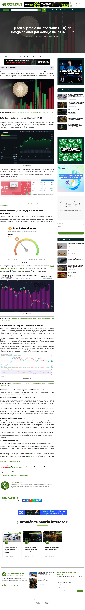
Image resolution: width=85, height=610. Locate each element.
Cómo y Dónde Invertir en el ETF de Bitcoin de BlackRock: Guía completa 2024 (75, 267)
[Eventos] (60, 9)
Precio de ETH (16, 461)
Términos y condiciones (47, 603)
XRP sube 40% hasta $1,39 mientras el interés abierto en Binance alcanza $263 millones (75, 125)
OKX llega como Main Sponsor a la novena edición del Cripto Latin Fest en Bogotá (76, 111)
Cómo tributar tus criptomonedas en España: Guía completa (76, 274)
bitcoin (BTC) (32, 456)
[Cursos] (56, 9)
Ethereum (11, 461)
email (58, 226)
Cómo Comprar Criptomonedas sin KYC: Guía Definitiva (75, 251)
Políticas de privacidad (38, 603)
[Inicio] (44, 9)
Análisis (57, 36)
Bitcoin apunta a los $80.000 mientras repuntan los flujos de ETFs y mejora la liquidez (75, 118)
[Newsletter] (72, 9)
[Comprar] (64, 9)
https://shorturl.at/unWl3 (15, 467)
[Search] (39, 10)
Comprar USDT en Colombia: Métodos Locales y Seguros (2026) (46, 573)
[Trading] (52, 9)
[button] (52, 67)
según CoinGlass (41, 173)
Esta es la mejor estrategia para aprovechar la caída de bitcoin (76, 244)
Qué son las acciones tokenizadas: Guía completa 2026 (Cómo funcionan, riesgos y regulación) (46, 584)
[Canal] (48, 9)
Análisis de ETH (4, 461)
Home (1, 56)
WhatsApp (14, 475)
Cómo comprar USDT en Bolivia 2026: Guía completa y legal (46, 579)
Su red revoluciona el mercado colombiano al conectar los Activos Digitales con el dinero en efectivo (76, 96)
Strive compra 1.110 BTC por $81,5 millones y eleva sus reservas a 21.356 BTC (76, 104)
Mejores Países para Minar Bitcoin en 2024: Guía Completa (75, 258)
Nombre (59, 220)
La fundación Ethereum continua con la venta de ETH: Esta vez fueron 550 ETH (33, 112)
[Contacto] (68, 9)
